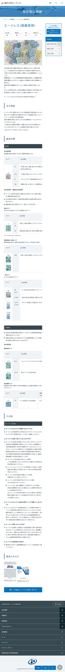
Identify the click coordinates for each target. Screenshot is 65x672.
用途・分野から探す (52, 44)
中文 (53, 667)
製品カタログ (36, 34)
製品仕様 (17, 34)
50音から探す (50, 53)
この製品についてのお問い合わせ (25, 590)
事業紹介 (4, 615)
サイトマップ (5, 642)
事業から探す (50, 49)
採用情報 (4, 632)
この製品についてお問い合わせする (54, 31)
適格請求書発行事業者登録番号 (10, 653)
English (45, 667)
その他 (26, 34)
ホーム (5, 19)
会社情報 (4, 610)
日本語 (38, 667)
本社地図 (59, 604)
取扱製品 (12, 19)
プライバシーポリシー (7, 648)
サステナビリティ (6, 626)
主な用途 (7, 34)
